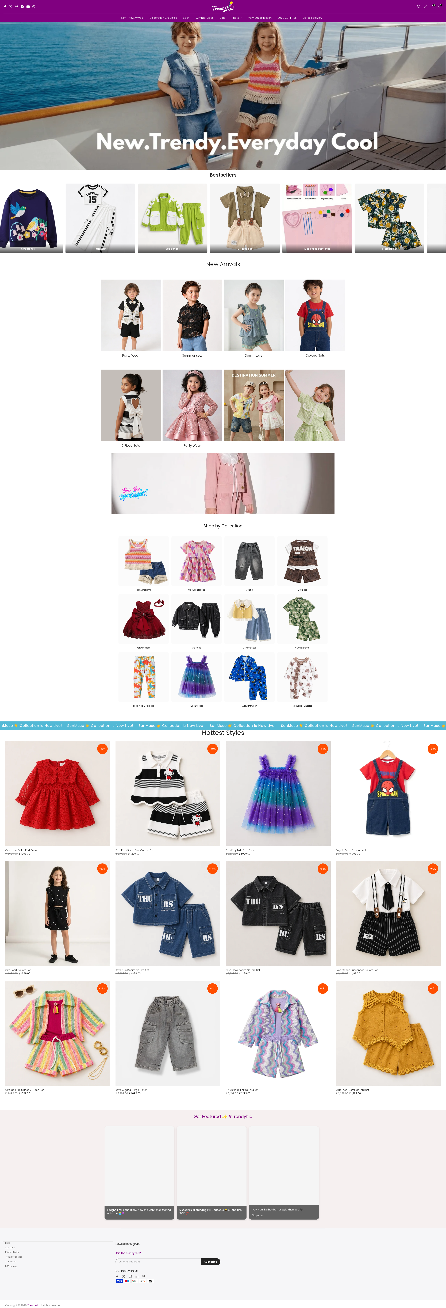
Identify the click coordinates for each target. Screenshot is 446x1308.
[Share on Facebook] (5, 7)
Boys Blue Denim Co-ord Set (132, 970)
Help (7, 1242)
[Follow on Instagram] (130, 1276)
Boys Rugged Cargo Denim (131, 1090)
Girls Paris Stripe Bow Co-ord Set (134, 850)
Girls (222, 18)
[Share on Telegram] (22, 7)
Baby (186, 18)
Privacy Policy (12, 1252)
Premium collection (260, 18)
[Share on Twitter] (10, 7)
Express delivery (312, 18)
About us (10, 1247)
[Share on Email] (28, 7)
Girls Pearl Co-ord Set (17, 970)
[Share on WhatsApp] (33, 7)
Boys (236, 18)
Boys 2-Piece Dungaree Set (352, 850)
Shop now (257, 1215)
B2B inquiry (11, 1266)
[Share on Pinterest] (16, 7)
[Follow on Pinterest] (143, 1276)
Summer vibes (205, 18)
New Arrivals (136, 18)
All (122, 18)
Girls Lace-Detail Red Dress (21, 850)
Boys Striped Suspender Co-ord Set (357, 970)
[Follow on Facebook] (117, 1276)
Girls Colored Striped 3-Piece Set (24, 1090)
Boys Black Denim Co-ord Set (243, 970)
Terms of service (13, 1256)
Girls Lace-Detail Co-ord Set (352, 1090)
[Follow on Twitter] (123, 1276)
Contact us (11, 1261)
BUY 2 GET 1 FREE (287, 18)
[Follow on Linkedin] (137, 1276)
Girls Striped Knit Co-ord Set (242, 1090)
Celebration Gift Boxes (163, 18)
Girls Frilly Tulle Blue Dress (240, 850)
